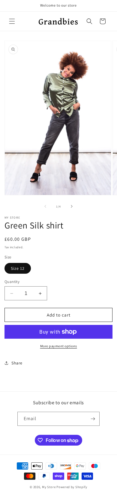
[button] (12, 21)
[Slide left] (45, 206)
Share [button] (16, 363)
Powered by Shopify (71, 487)
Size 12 (18, 268)
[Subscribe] (92, 419)
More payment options (58, 346)
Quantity (12, 281)
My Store (49, 487)
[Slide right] (71, 206)
